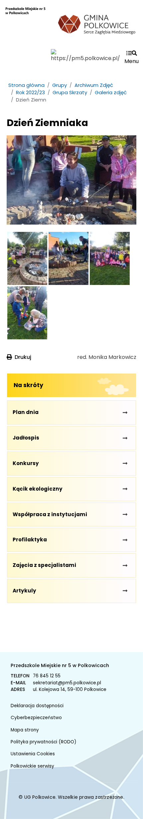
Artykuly (24, 590)
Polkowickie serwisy (32, 766)
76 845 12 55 (47, 676)
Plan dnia (26, 412)
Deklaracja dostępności (37, 706)
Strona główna (26, 85)
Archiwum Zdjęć (93, 85)
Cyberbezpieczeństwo (36, 718)
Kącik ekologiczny (38, 488)
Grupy (59, 85)
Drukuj (23, 357)
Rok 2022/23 (30, 92)
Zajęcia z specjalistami (44, 565)
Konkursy (26, 463)
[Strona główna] (25, 27)
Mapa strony (25, 730)
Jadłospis (26, 437)
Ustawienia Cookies (33, 754)
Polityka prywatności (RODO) (43, 742)
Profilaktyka (30, 539)
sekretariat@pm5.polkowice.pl (67, 683)
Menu (131, 61)
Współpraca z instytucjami (50, 514)
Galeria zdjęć (111, 92)
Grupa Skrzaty (70, 92)
